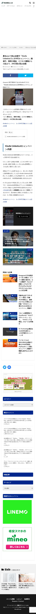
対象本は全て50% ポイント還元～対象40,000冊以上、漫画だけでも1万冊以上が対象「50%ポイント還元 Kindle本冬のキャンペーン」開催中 (26, 301)
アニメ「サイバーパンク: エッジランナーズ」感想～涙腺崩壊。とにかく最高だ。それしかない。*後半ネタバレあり (18, 463)
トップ (3, 6)
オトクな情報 (13, 47)
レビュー (19, 599)
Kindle (21, 47)
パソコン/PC (27, 6)
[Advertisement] (18, 26)
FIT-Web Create (21, 607)
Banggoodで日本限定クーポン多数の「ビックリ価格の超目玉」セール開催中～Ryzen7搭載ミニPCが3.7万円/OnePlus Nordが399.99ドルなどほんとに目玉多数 (26, 283)
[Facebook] (10, 75)
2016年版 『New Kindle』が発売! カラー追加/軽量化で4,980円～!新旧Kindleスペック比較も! (9, 586)
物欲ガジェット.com (23, 605)
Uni (6, 424)
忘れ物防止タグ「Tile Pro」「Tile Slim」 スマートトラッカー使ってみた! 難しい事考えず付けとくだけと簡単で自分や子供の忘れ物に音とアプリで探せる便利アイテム (18, 441)
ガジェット (14, 329)
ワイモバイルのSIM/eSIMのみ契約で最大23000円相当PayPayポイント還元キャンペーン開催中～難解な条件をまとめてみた (26, 346)
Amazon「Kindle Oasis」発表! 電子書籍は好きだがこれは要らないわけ (26, 585)
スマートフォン (11, 6)
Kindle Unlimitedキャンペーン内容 (15, 136)
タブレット (20, 6)
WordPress (17, 609)
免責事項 (27, 599)
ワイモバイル (13, 340)
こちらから (6, 190)
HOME (5, 47)
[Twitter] (25, 75)
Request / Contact (18, 601)
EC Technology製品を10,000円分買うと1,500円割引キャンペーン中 (26, 332)
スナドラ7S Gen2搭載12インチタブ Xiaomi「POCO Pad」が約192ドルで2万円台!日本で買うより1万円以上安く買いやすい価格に (17, 420)
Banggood (14, 275)
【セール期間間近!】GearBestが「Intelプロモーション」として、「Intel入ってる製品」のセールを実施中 (26, 318)
